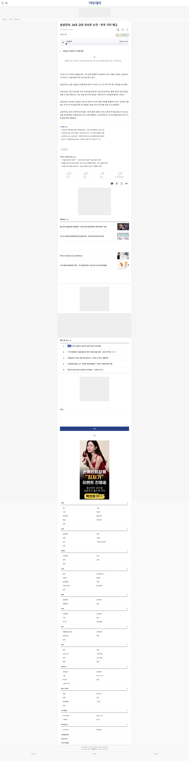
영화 (64, 698)
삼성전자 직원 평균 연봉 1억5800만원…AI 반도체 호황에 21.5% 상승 (83, 130)
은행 (98, 534)
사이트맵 (155, 754)
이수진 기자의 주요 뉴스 (68, 157)
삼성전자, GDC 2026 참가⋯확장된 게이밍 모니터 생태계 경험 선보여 (83, 136)
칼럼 (98, 680)
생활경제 (65, 604)
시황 (98, 508)
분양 (98, 560)
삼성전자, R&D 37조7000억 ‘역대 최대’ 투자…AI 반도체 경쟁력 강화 (83, 133)
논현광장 (99, 672)
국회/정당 (99, 632)
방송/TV (99, 694)
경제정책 (65, 600)
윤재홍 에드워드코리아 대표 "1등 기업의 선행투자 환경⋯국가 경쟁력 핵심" (85, 163)
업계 (98, 556)
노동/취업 (99, 654)
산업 (10, 19)
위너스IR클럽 (65, 743)
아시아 (65, 622)
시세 (64, 512)
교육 (98, 650)
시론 (64, 676)
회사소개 (33, 754)
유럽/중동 (99, 622)
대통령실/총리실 (67, 632)
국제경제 (65, 614)
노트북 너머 (66, 683)
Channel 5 (64, 739)
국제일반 (99, 614)
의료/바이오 (66, 586)
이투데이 (4, 19)
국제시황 (99, 520)
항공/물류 (66, 582)
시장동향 (65, 556)
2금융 (98, 538)
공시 (64, 508)
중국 (98, 618)
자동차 (65, 578)
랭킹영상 (99, 730)
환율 (64, 520)
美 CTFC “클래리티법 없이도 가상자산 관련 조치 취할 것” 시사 (81, 139)
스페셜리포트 (65, 735)
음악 (98, 698)
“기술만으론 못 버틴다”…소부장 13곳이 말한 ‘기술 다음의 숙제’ (81, 160)
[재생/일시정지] (63, 42)
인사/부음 (99, 658)
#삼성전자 (64, 149)
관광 (64, 694)
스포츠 (98, 701)
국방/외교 (66, 636)
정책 (64, 560)
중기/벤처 (99, 586)
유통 (98, 582)
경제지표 (99, 600)
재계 (64, 574)
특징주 (98, 512)
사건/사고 (66, 654)
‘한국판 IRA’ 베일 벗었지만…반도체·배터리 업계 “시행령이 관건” (82, 166)
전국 (64, 658)
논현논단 (65, 672)
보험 (64, 538)
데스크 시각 (100, 676)
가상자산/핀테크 (101, 542)
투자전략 (65, 516)
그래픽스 (65, 719)
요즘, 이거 (99, 716)
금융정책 (65, 534)
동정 (64, 662)
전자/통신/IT (17, 19)
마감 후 (65, 680)
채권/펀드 (99, 516)
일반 (64, 524)
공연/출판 (66, 701)
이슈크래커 (66, 716)
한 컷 (98, 719)
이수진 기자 (63, 34)
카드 (64, 542)
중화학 (98, 578)
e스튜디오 (66, 730)
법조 (64, 650)
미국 (64, 618)
